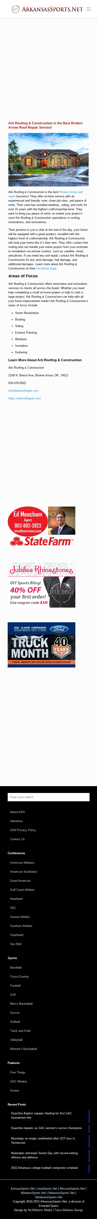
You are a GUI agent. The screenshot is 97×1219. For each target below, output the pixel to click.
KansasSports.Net (23, 1188)
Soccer (14, 1012)
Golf (13, 994)
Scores (14, 1090)
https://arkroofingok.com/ (24, 398)
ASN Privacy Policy (23, 830)
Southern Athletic (21, 926)
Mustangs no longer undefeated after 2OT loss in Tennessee (43, 1140)
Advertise (16, 821)
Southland (16, 935)
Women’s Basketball (23, 1049)
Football (15, 985)
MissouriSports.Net (72, 1188)
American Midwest (22, 862)
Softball (15, 1021)
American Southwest (23, 871)
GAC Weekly (18, 1081)
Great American (20, 880)
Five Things (17, 1072)
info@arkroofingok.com (23, 390)
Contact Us (17, 839)
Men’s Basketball (21, 1003)
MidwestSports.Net (33, 1193)
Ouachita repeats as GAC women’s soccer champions (46, 1128)
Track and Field (20, 1031)
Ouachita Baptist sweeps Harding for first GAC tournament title (41, 1115)
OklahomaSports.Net (48, 1197)
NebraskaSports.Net (61, 1193)
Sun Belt (15, 944)
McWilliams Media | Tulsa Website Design (55, 1210)
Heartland (16, 899)
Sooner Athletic (20, 917)
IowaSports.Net (47, 1188)
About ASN (17, 812)
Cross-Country (19, 976)
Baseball (15, 967)
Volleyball (16, 1040)
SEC (13, 908)
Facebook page (46, 268)
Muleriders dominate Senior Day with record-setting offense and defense (44, 1155)
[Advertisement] (48, 73)
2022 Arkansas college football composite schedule (44, 1167)
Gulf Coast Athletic (22, 889)
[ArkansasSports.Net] (48, 9)
